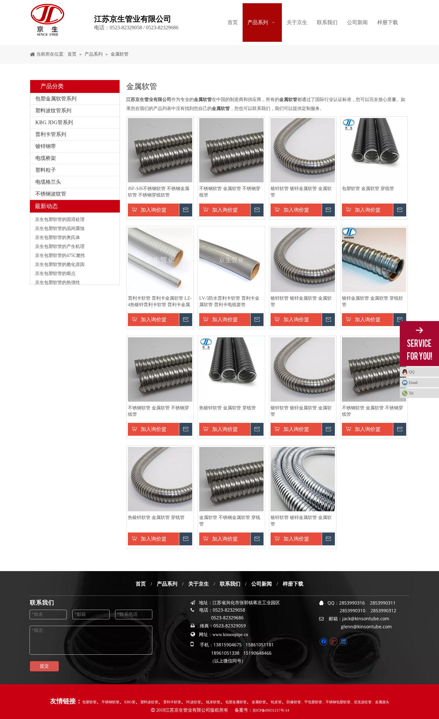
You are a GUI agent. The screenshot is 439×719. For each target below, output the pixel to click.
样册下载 (293, 584)
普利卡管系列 (50, 134)
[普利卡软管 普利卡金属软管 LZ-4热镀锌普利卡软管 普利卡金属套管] (160, 259)
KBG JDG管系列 (54, 122)
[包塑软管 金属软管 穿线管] (374, 149)
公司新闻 (261, 584)
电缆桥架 (45, 158)
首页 (141, 584)
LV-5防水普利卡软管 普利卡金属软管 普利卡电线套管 (229, 301)
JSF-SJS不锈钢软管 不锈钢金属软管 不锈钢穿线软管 (158, 191)
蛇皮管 (276, 702)
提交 (44, 666)
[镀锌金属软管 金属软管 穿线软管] (374, 259)
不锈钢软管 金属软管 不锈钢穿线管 (229, 191)
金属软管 (259, 702)
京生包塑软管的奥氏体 (57, 232)
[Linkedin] (343, 642)
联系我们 (230, 584)
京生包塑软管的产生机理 (60, 241)
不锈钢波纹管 (50, 193)
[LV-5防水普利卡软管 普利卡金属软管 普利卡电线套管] (231, 259)
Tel (411, 393)
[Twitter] (353, 642)
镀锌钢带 (45, 146)
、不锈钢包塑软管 (336, 702)
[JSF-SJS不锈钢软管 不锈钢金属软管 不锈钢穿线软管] (160, 149)
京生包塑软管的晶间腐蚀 (60, 223)
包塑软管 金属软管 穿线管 (368, 188)
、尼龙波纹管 (361, 702)
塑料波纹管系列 (53, 110)
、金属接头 (380, 702)
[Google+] (333, 642)
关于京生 (198, 584)
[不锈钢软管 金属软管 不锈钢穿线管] (231, 149)
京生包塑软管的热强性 (57, 277)
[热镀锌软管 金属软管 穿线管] (231, 369)
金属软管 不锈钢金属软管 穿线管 (229, 520)
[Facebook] (323, 642)
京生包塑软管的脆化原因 (60, 259)
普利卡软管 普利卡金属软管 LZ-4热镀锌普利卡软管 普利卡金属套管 (160, 302)
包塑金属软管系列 (55, 98)
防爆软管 (294, 702)
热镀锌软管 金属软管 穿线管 (227, 407)
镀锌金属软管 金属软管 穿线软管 (372, 301)
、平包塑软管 (311, 702)
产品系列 (167, 584)
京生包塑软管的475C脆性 (60, 250)
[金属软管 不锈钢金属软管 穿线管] (231, 478)
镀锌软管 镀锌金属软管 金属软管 (301, 191)
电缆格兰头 (48, 182)
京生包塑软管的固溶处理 (60, 214)
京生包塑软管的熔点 (55, 268)
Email (413, 382)
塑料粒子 (45, 170)
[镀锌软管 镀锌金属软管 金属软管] (303, 149)
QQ (412, 372)
